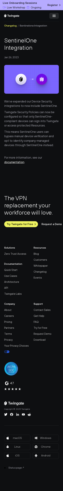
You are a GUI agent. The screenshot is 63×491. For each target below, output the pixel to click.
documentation (14, 162)
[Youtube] (23, 414)
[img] (11, 16)
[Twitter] (5, 414)
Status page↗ (16, 467)
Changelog (10, 25)
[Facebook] (11, 414)
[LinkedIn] (17, 414)
